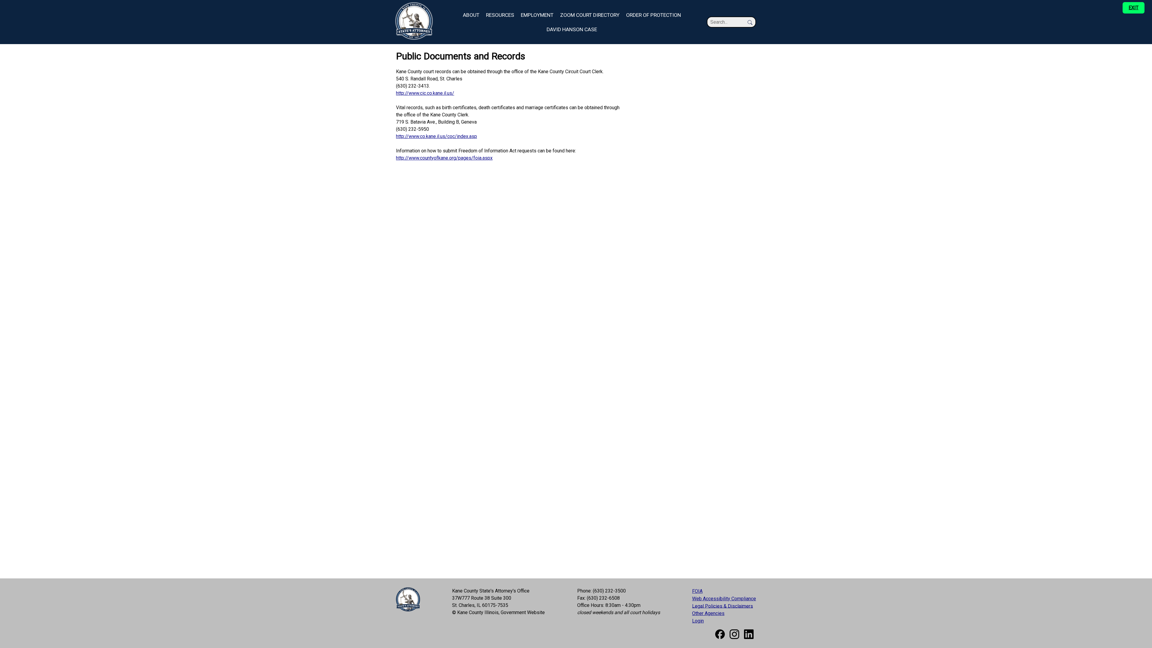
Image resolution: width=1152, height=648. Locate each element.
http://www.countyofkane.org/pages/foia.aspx (444, 158)
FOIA (697, 591)
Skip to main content (21, 3)
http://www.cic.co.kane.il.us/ (425, 93)
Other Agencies (708, 613)
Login (698, 621)
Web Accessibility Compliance (724, 599)
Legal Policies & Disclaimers (722, 606)
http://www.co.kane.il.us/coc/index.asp (436, 136)
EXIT (1133, 7)
